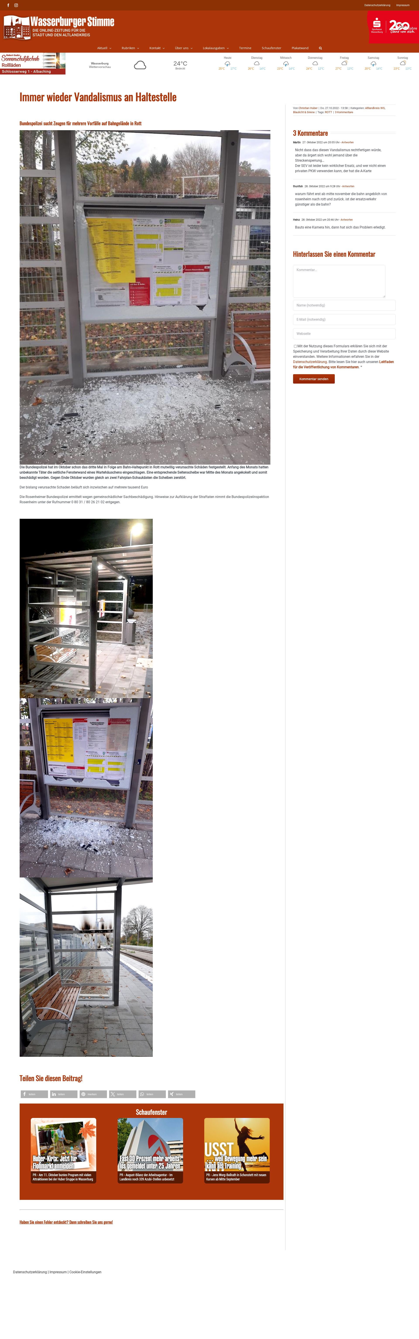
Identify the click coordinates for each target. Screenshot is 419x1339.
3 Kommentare (344, 112)
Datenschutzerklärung (30, 1272)
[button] (320, 48)
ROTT (328, 112)
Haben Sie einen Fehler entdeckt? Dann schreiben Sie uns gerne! (66, 1222)
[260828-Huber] (63, 1120)
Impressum (58, 1272)
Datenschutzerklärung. (310, 362)
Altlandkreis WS (375, 108)
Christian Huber (308, 108)
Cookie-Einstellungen (85, 1272)
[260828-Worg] (237, 1120)
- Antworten (347, 142)
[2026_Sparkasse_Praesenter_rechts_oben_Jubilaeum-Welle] (393, 13)
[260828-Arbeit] (150, 1120)
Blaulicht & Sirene (304, 112)
